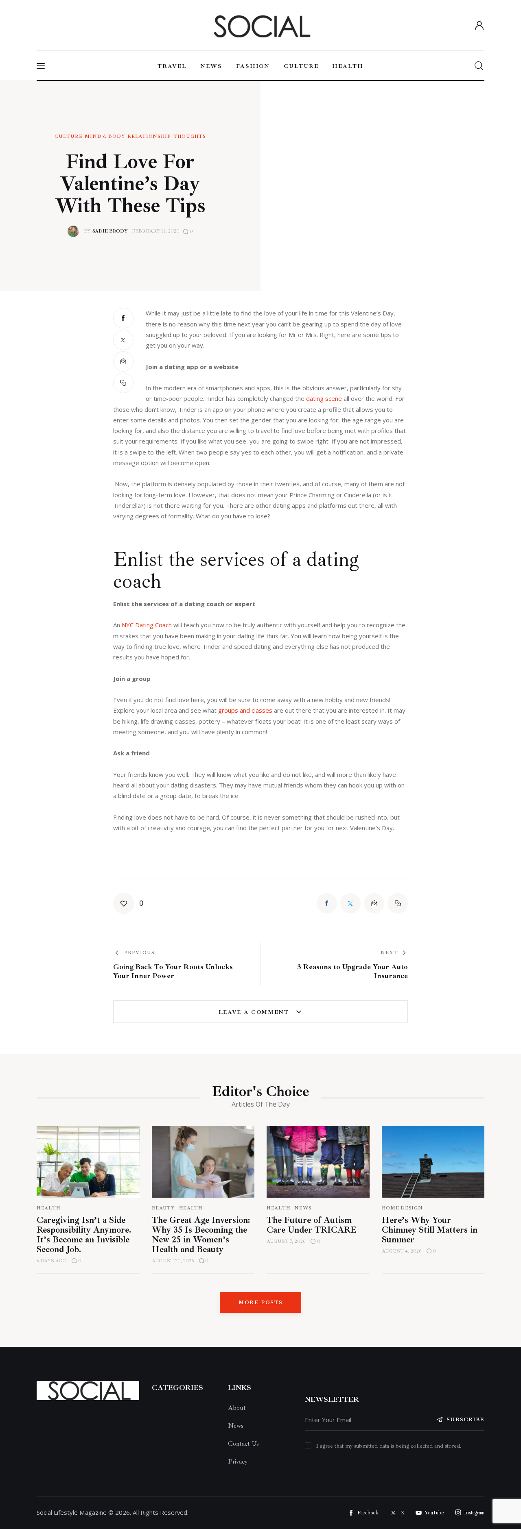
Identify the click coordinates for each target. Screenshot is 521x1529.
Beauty (163, 1208)
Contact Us (243, 1444)
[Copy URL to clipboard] (123, 383)
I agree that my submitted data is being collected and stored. (389, 1445)
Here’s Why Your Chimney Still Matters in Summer (429, 1230)
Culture (68, 136)
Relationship (149, 136)
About (237, 1408)
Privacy (237, 1461)
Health (48, 1208)
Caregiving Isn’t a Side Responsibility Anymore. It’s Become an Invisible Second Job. (84, 1235)
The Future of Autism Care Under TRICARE (311, 1225)
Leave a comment (255, 1012)
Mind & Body (105, 136)
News (303, 1208)
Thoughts (189, 136)
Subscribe (465, 1419)
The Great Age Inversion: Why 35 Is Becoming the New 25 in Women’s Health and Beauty (201, 1235)
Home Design (402, 1208)
